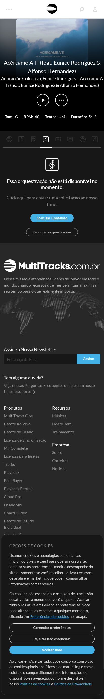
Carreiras (60, 460)
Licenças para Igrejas (21, 456)
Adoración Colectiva (21, 78)
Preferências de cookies (49, 616)
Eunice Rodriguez (60, 78)
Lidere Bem (61, 423)
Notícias (59, 468)
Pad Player (13, 480)
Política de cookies (35, 684)
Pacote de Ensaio (18, 431)
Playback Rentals (18, 488)
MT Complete (16, 448)
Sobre (57, 452)
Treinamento (63, 431)
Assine (88, 358)
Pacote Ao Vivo (17, 423)
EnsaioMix (13, 504)
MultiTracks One (18, 415)
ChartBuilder (15, 512)
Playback (11, 472)
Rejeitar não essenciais (52, 639)
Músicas (59, 415)
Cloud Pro (12, 496)
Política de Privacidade (73, 684)
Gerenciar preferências (52, 627)
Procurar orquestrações (51, 232)
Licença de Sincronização (25, 440)
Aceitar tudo (52, 650)
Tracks (9, 464)
